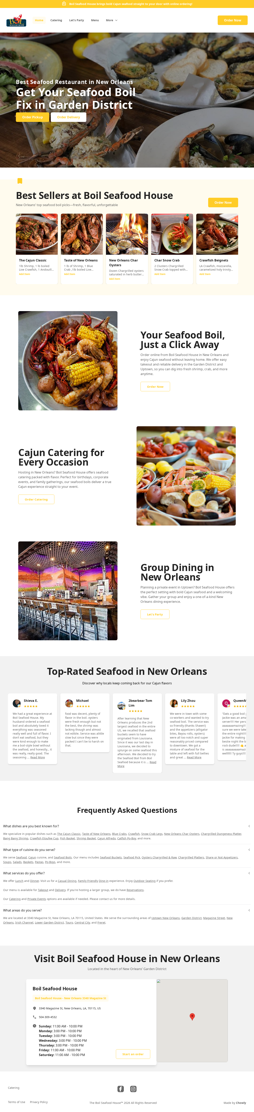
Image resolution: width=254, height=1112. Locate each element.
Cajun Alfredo (106, 838)
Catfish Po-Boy (126, 838)
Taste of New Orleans (96, 834)
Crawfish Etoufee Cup (44, 838)
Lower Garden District (49, 922)
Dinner (34, 881)
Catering (15, 899)
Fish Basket (67, 838)
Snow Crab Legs (152, 834)
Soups (7, 862)
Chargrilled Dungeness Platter (221, 834)
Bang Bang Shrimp (15, 838)
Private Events (36, 899)
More (109, 20)
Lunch (19, 881)
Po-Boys (50, 862)
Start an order (133, 1054)
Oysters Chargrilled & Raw (159, 857)
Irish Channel (24, 922)
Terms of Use (16, 1102)
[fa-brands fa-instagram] (133, 1089)
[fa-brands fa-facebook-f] (120, 1089)
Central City (82, 922)
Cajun (32, 857)
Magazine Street (214, 918)
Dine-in (104, 881)
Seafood (21, 857)
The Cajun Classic (69, 834)
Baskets (28, 862)
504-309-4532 (48, 1017)
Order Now (232, 20)
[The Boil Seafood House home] (16, 20)
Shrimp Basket (86, 838)
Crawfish (134, 834)
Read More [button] (37, 757)
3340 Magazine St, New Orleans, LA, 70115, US (70, 1008)
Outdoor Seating (145, 881)
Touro (69, 922)
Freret (101, 922)
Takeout (43, 890)
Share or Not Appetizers (222, 857)
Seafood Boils (63, 857)
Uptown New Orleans (165, 918)
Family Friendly (88, 881)
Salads (17, 862)
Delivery (60, 890)
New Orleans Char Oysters (181, 834)
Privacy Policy (39, 1102)
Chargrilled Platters (191, 857)
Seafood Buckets (111, 857)
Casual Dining (67, 881)
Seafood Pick (131, 857)
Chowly (241, 1103)
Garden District (191, 918)
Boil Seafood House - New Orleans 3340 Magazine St (70, 998)
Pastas (39, 862)
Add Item (24, 274)
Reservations (135, 890)
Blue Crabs (119, 834)
